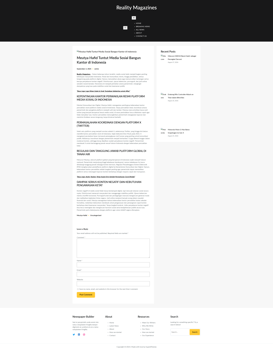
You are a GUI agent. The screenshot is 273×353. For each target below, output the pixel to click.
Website (80, 279)
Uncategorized (95, 215)
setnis (96, 69)
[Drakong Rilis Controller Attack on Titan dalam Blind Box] (163, 110)
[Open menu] (125, 28)
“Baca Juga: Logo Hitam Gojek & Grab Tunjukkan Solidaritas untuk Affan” (103, 91)
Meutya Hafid (82, 215)
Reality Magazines (136, 7)
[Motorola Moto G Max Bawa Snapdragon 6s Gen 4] (163, 142)
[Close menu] (134, 18)
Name (79, 260)
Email (79, 270)
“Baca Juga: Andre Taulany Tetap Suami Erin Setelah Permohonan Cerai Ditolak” (106, 177)
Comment (81, 237)
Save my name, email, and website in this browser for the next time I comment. (108, 289)
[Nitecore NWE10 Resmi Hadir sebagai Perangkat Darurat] (163, 73)
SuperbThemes (151, 347)
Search (194, 332)
